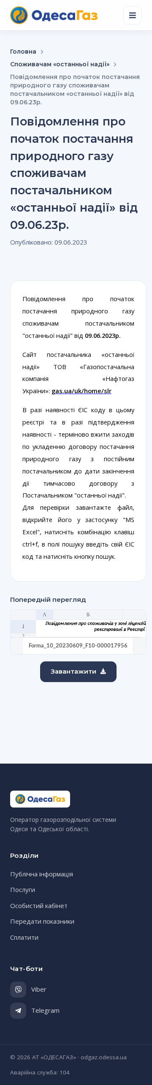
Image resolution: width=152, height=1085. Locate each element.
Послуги (22, 889)
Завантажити (73, 671)
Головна (23, 51)
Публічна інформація (41, 874)
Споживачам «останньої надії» (59, 64)
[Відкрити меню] (132, 15)
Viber (38, 989)
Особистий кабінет (39, 905)
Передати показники (42, 921)
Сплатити (24, 937)
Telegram (45, 1010)
